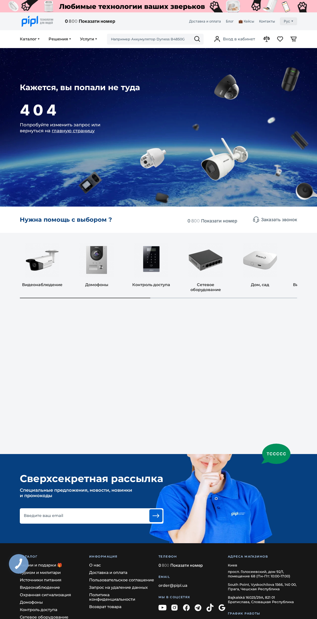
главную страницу (73, 131)
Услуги (87, 39)
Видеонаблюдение (40, 587)
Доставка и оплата (205, 21)
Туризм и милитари (40, 572)
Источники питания (40, 580)
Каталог (28, 39)
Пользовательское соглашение (121, 580)
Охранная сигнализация (45, 594)
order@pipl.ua (172, 585)
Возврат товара (105, 606)
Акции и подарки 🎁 (41, 565)
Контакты (267, 21)
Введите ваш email (43, 516)
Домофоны (31, 602)
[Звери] (158, 6)
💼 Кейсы (246, 21)
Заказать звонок (279, 219)
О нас (95, 565)
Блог (230, 21)
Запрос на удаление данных (118, 587)
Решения (58, 39)
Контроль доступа (38, 609)
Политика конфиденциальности (112, 597)
